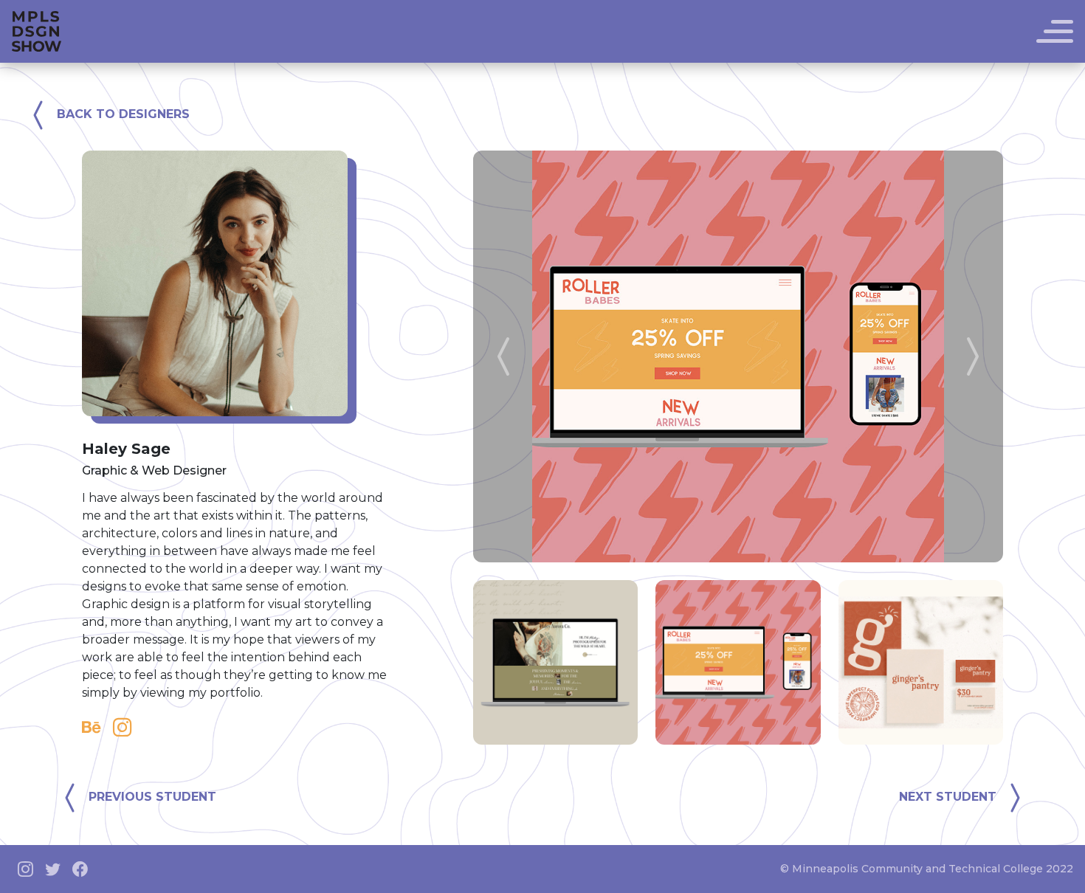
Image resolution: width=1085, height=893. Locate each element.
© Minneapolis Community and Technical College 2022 (926, 868)
